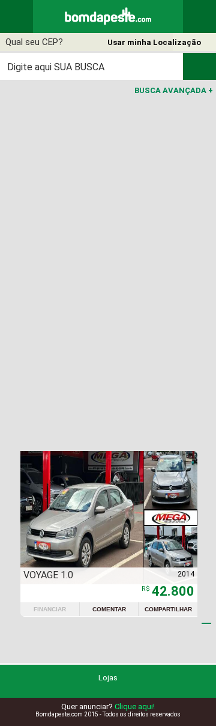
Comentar (109, 609)
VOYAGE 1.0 (48, 575)
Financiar (50, 609)
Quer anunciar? (108, 706)
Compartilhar (168, 609)
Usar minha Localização (154, 42)
